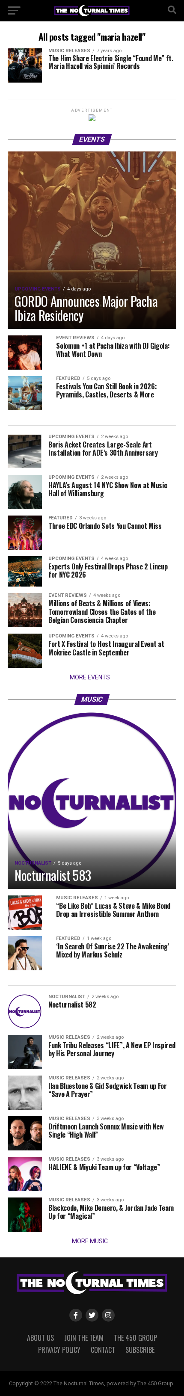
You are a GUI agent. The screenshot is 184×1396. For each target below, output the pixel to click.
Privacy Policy (59, 1350)
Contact (103, 1350)
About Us (40, 1338)
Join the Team (84, 1338)
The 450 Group (135, 1338)
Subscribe (139, 1350)
